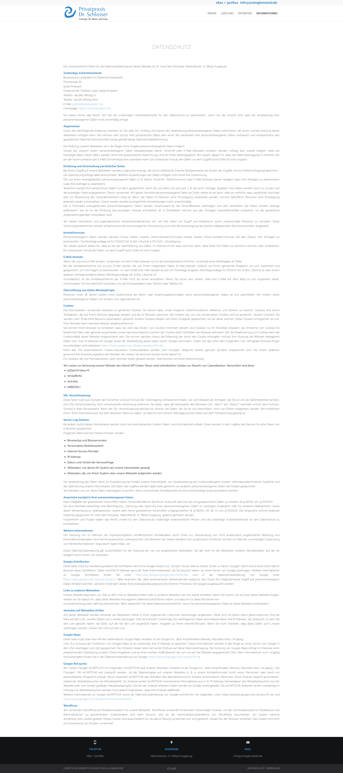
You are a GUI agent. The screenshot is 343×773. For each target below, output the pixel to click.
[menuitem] (212, 13)
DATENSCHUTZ (256, 768)
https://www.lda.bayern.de (95, 108)
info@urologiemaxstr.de (258, 2)
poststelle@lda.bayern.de (87, 104)
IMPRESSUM (273, 768)
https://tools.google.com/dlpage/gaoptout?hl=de (132, 345)
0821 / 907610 (227, 2)
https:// (67, 699)
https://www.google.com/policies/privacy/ (89, 579)
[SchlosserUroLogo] (88, 13)
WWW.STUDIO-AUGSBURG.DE (106, 768)
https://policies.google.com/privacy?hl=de (174, 657)
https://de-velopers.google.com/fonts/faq (162, 575)
